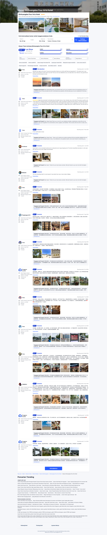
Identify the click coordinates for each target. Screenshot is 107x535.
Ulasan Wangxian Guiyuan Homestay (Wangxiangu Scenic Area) (30, 489)
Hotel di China (28, 473)
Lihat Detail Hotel (56, 16)
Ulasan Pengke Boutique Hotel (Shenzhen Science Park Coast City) (62, 490)
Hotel (23, 473)
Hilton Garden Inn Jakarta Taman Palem (63, 492)
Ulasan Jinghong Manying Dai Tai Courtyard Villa (77, 481)
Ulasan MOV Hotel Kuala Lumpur (51, 502)
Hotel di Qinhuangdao (44, 473)
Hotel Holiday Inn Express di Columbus (51, 504)
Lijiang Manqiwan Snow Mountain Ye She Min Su (41, 496)
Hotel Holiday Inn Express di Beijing (75, 502)
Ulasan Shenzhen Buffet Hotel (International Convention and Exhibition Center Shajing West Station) (53, 500)
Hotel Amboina (51, 492)
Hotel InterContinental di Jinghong (24, 504)
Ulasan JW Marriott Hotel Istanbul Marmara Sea (70, 485)
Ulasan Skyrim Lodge (44, 490)
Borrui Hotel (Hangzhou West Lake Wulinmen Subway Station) (30, 494)
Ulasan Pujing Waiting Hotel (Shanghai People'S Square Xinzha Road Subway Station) (35, 481)
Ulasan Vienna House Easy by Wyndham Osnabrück (28, 490)
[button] (95, 2)
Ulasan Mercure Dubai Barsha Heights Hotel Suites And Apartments (58, 489)
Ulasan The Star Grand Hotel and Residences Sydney (60, 483)
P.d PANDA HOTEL (33, 492)
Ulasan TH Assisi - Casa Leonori (79, 489)
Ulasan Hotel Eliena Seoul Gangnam (25, 500)
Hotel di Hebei (35, 473)
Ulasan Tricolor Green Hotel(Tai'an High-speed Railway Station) (30, 487)
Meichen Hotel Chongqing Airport (24, 496)
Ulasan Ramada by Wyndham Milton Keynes (51, 485)
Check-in (21, 38)
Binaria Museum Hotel (42, 492)
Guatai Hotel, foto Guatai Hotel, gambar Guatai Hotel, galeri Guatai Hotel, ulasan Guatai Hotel (36, 514)
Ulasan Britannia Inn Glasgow (78, 483)
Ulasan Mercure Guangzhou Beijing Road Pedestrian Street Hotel (31, 502)
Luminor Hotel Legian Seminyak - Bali (68, 494)
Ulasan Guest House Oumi (23, 485)
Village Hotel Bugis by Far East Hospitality (52, 494)
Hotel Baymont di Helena (37, 504)
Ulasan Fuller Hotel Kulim (49, 487)
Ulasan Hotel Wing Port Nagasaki (60, 481)
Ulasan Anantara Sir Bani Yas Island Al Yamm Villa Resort (66, 487)
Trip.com (19, 473)
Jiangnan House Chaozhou (23, 492)
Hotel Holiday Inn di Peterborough (67, 504)
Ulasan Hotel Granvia (81, 490)
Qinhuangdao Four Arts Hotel (55, 473)
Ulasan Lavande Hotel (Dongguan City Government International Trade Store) (33, 483)
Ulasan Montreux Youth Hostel (35, 485)
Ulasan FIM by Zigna (63, 502)
